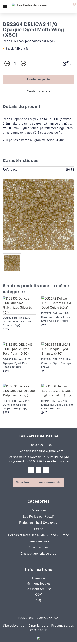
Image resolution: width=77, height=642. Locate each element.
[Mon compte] (66, 6)
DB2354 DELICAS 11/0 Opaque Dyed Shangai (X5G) (56, 363)
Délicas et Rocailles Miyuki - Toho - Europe (38, 535)
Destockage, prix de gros (38, 553)
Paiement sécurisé (38, 589)
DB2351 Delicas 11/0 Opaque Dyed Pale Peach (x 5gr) (16, 363)
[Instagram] (38, 470)
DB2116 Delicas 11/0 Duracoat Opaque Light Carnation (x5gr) (57, 404)
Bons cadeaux (38, 547)
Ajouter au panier (38, 79)
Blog (38, 600)
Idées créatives (38, 541)
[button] (59, 6)
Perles (38, 528)
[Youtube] (46, 470)
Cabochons (38, 510)
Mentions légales (39, 583)
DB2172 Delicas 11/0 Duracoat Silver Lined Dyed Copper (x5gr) (56, 317)
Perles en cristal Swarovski (38, 522)
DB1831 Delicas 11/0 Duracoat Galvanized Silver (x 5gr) (17, 321)
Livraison (38, 578)
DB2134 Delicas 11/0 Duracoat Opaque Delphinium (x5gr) (16, 404)
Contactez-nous (38, 91)
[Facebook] (31, 470)
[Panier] (72, 6)
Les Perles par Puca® (38, 516)
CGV (38, 594)
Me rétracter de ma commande (38, 482)
